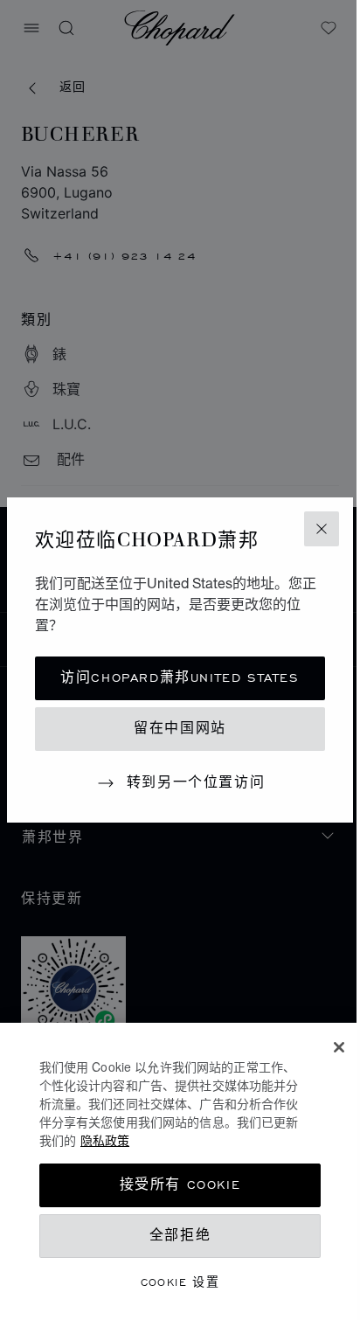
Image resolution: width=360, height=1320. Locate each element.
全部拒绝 (180, 1235)
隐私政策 (104, 1140)
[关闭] (339, 1047)
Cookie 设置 (180, 1282)
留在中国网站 (180, 728)
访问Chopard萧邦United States (179, 677)
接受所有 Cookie (180, 1185)
